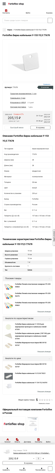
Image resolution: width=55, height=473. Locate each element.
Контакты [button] (6, 13)
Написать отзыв (44, 403)
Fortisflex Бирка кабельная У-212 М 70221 (30, 373)
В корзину (40, 128)
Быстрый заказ (16, 128)
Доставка (27, 442)
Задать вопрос (54, 236)
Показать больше (44, 312)
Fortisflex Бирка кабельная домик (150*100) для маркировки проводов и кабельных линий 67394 (32, 336)
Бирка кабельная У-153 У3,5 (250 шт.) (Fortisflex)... (31, 453)
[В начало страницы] (50, 468)
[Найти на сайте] (50, 20)
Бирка (30, 270)
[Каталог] (4, 4)
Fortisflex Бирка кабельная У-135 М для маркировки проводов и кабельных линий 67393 (30, 326)
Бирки (9, 30)
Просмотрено (40, 470)
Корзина (49, 13)
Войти (28, 13)
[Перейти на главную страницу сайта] (19, 3)
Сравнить (6, 470)
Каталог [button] (8, 442)
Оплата (17, 442)
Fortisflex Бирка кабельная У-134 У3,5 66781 (31, 383)
